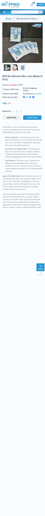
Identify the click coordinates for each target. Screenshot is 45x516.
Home (8, 18)
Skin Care (15, 89)
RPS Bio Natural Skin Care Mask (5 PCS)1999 (27, 18)
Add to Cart (11, 117)
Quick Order (32, 117)
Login (41, 4)
